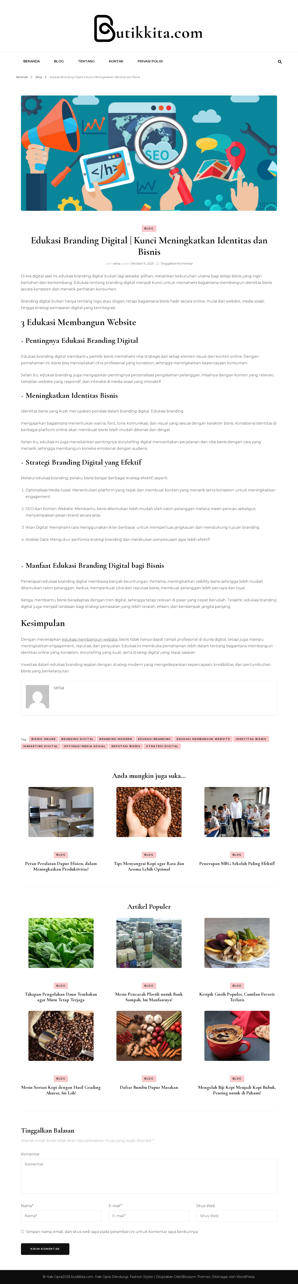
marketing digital (41, 746)
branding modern (115, 739)
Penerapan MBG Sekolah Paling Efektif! (237, 863)
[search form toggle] (280, 62)
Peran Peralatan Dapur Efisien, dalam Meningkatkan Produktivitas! (61, 866)
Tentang (86, 61)
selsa (116, 263)
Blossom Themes (196, 1277)
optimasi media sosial (85, 746)
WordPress (245, 1277)
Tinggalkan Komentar (176, 263)
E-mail (115, 1206)
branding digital (77, 739)
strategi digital (162, 746)
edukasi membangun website (90, 639)
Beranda (31, 61)
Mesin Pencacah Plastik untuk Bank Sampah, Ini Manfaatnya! (149, 997)
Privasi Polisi (150, 61)
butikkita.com (82, 1277)
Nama (27, 1206)
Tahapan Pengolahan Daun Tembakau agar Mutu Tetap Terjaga (61, 997)
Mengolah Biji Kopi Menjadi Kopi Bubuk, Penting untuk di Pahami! (237, 1090)
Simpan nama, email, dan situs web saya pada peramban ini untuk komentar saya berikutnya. (112, 1232)
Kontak (116, 61)
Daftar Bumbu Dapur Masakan (149, 1087)
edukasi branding (154, 739)
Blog (59, 61)
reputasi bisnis (126, 746)
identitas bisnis (251, 739)
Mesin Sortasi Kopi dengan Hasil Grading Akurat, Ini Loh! (61, 1090)
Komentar (30, 1154)
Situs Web (205, 1206)
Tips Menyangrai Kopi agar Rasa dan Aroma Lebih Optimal (149, 866)
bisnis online (43, 739)
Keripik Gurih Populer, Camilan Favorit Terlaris (237, 997)
